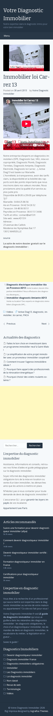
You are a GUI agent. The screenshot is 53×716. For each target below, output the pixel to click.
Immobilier (12, 667)
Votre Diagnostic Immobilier (23, 14)
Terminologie (14, 689)
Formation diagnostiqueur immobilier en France (24, 563)
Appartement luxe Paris (15, 508)
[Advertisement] (26, 266)
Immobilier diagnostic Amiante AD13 (27, 297)
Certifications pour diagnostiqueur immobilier (20, 576)
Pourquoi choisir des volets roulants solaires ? (25, 378)
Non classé (12, 680)
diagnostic (38, 311)
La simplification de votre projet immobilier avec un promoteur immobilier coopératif (26, 356)
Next (44, 323)
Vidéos (9, 311)
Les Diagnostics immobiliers (21, 672)
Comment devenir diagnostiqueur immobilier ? (26, 542)
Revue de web (14, 684)
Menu (7, 35)
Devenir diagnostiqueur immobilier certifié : (25, 552)
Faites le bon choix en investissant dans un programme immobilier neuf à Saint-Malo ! (26, 346)
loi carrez (17, 315)
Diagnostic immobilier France (21, 659)
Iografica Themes (39, 711)
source (6, 238)
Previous (11, 323)
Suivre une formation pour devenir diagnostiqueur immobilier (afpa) (26, 529)
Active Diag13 (25, 311)
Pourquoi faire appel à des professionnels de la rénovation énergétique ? (26, 371)
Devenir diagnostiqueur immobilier (24, 655)
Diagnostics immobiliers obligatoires (25, 663)
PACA (26, 315)
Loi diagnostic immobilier (19, 676)
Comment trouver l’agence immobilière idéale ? (24, 363)
